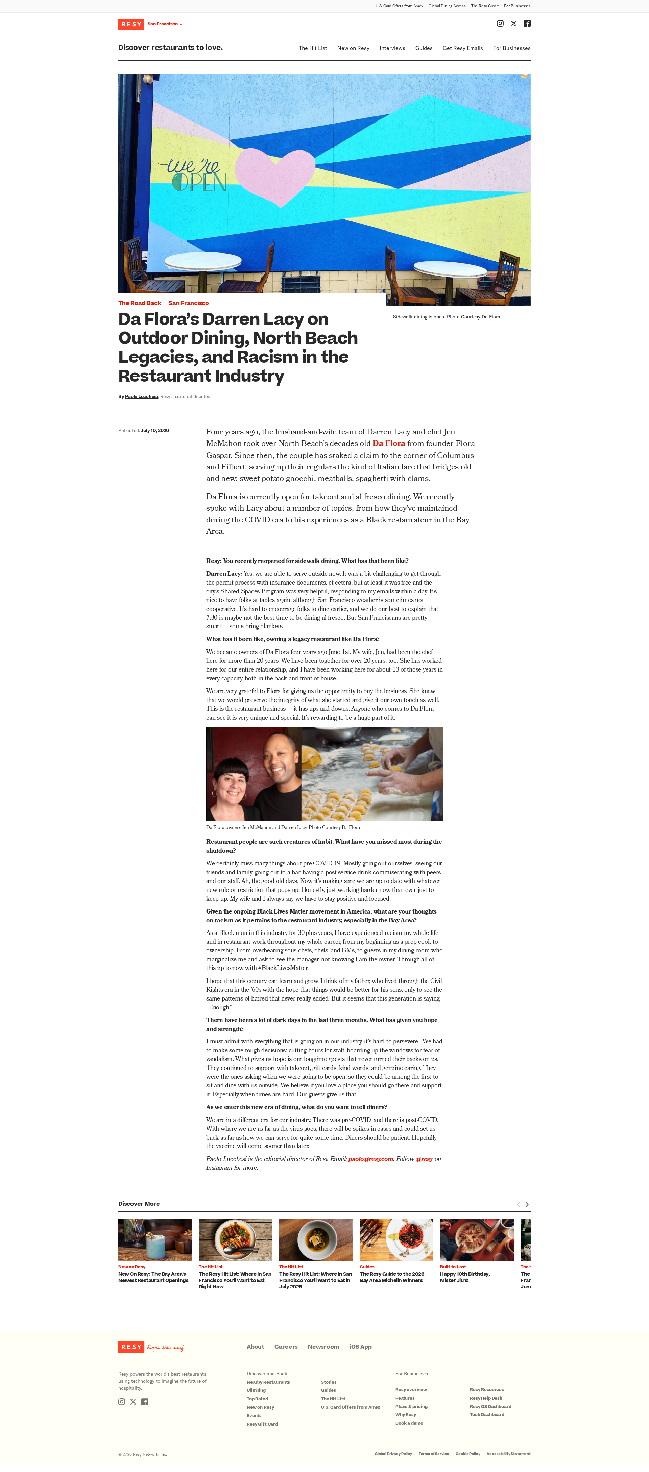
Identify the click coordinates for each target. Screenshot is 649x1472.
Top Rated (257, 1399)
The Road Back (139, 303)
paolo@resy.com (370, 1160)
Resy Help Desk (486, 1398)
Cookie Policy (468, 1453)
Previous (518, 1204)
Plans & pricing (411, 1407)
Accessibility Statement (509, 1453)
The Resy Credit (485, 5)
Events (254, 1416)
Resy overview (411, 1390)
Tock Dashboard (487, 1415)
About (255, 1347)
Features (405, 1398)
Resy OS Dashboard (490, 1407)
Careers (286, 1347)
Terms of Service (434, 1453)
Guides (424, 48)
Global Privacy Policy (393, 1453)
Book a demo (409, 1423)
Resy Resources (487, 1390)
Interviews (392, 48)
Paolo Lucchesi (141, 396)
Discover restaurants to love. (170, 48)
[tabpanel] (158, 1251)
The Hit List (313, 48)
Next (527, 1204)
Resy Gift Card (262, 1424)
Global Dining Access (447, 5)
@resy (424, 1160)
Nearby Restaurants (268, 1382)
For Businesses (517, 5)
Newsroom (323, 1347)
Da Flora (388, 445)
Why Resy (405, 1415)
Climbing (256, 1390)
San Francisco (189, 303)
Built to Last (453, 1267)
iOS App (360, 1347)
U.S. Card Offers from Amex (399, 5)
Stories (329, 1382)
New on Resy (353, 48)
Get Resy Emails (463, 48)
